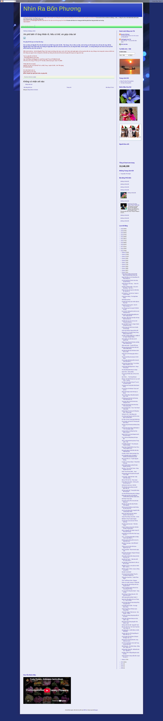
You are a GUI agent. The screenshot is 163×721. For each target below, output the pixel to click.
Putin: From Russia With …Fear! (129, 471)
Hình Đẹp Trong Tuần (127, 498)
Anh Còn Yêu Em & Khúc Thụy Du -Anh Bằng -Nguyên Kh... (130, 574)
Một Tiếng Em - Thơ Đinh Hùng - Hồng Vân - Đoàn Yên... (131, 647)
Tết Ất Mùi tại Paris (126, 299)
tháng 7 (124, 262)
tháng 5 (124, 266)
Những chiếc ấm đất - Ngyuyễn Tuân (130, 625)
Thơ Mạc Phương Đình (126, 82)
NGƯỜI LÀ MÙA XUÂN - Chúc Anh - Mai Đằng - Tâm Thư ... (130, 287)
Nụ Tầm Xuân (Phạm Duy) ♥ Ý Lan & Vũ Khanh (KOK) (130, 383)
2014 (122, 662)
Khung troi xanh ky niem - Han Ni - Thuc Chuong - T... (130, 305)
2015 (122, 250)
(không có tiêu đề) (125, 181)
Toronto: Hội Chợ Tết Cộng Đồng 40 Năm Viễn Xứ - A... (130, 634)
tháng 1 (124, 659)
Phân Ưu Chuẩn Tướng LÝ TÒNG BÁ (130, 582)
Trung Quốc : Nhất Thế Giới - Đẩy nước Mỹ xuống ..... (129, 477)
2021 (122, 238)
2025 (122, 230)
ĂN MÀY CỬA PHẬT (126, 572)
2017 (122, 246)
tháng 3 (124, 270)
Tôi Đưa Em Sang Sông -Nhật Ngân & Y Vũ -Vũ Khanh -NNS (130, 428)
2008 (122, 668)
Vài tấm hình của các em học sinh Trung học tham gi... (129, 321)
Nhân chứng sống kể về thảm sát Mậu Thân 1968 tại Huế (130, 343)
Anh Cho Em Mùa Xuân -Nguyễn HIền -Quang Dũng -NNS (130, 511)
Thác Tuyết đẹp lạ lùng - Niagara (129, 580)
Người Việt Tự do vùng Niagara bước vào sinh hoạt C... (130, 435)
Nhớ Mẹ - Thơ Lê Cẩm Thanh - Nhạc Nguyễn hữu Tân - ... (130, 469)
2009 (122, 666)
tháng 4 (124, 268)
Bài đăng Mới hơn (28, 87)
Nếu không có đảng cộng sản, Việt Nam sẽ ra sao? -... (130, 595)
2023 (122, 234)
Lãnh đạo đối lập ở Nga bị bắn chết (130, 330)
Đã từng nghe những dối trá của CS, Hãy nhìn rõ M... (130, 540)
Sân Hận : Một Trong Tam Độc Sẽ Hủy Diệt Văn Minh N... (130, 318)
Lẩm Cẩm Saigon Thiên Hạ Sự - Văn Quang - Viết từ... (130, 613)
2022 (122, 236)
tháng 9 (124, 258)
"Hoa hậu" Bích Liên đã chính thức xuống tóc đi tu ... (130, 402)
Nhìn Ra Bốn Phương (52, 8)
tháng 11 (124, 254)
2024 (122, 232)
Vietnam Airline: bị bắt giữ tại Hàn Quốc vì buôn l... (129, 431)
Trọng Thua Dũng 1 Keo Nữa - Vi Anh (130, 516)
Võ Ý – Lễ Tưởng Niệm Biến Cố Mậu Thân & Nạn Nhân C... (130, 537)
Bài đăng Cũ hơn (110, 87)
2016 (122, 248)
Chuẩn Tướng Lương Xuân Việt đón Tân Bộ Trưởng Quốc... (130, 528)
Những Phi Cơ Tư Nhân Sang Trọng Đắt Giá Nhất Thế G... (130, 333)
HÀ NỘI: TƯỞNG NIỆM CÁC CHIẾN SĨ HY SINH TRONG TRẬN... (131, 336)
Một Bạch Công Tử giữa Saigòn (129, 518)
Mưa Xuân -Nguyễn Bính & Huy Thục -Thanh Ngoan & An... (130, 448)
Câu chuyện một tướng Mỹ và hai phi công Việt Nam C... (130, 361)
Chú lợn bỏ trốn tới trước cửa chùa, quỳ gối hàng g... (130, 281)
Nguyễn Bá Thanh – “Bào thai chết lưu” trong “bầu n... (130, 560)
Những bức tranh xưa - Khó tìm (129, 485)
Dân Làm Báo (124, 44)
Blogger (96, 710)
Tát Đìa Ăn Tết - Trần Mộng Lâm (129, 414)
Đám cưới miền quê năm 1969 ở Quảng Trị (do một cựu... (129, 514)
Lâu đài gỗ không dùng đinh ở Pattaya (130, 493)
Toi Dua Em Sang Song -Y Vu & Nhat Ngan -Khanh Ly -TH (130, 364)
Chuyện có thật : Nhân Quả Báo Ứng (130, 453)
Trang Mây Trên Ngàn (126, 173)
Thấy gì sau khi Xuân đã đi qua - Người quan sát (129, 547)
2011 (122, 664)
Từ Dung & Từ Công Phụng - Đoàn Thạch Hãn (133, 204)
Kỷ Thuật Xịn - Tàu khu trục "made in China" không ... (130, 294)
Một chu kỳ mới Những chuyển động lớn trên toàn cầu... (130, 508)
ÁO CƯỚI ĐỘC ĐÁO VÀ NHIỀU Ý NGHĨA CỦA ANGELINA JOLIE (129, 456)
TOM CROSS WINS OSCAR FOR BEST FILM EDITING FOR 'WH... (130, 274)
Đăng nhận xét (28, 84)
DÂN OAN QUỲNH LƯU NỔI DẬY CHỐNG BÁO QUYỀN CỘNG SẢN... (131, 496)
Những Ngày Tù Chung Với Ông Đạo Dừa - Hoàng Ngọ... (130, 411)
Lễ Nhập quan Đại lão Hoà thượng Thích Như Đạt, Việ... (130, 399)
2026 (122, 228)
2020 (122, 240)
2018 (122, 244)
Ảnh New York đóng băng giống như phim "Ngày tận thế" (130, 315)
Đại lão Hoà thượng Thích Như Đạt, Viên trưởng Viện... (130, 405)
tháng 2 (124, 272)
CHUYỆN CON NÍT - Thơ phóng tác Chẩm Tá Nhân (130, 444)
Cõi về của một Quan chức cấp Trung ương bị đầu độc (130, 643)
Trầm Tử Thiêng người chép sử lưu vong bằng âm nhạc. (130, 588)
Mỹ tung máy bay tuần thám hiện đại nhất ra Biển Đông (130, 348)
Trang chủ (69, 87)
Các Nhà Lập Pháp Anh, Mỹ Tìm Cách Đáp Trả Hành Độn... (130, 417)
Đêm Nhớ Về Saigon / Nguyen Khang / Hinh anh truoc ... (131, 553)
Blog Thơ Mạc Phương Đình (127, 81)
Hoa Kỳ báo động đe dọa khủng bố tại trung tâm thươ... (130, 603)
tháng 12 (124, 252)
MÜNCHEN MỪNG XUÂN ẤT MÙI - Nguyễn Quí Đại (130, 466)
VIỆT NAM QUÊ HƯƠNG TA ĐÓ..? (130, 597)
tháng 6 (124, 264)
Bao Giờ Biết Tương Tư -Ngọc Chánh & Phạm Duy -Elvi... (130, 324)
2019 (122, 242)
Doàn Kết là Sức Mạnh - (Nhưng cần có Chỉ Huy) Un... (130, 482)
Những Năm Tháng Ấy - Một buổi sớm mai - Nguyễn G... (130, 650)
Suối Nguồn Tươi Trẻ (126, 39)
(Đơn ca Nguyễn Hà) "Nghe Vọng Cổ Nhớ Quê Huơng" (130, 531)
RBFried (85, 710)
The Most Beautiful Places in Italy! (129, 369)
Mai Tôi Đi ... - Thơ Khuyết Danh (129, 377)
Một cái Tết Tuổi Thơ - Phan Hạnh (129, 480)
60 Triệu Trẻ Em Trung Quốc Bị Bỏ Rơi (131, 419)
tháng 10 (124, 256)
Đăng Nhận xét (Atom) (33, 89)
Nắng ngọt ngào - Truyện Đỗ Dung (130, 345)
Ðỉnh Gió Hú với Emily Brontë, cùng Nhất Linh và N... (130, 640)
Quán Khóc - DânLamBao (128, 371)
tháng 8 (124, 260)
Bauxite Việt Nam (125, 34)
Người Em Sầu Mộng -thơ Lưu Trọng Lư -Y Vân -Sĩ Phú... (130, 600)
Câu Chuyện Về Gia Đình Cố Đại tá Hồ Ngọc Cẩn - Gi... (130, 637)
